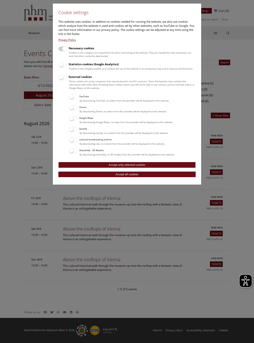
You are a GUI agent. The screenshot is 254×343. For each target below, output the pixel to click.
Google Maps (86, 118)
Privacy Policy (67, 40)
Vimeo (82, 107)
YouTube (84, 96)
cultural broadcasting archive (95, 139)
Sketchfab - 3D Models (91, 150)
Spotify (83, 128)
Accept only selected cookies (127, 165)
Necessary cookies (81, 48)
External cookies (80, 77)
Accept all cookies (127, 174)
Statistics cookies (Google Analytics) (94, 64)
